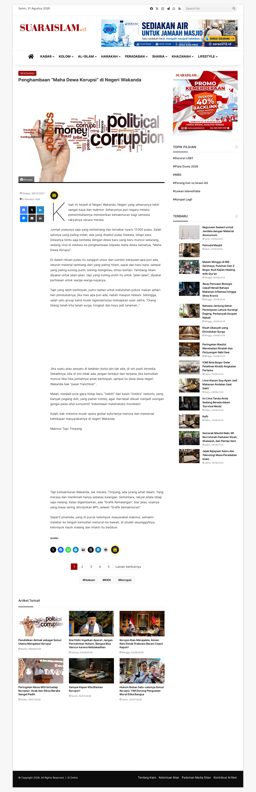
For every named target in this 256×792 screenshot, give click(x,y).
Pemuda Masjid (212, 245)
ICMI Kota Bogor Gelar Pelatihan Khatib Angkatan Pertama (219, 366)
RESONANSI (27, 73)
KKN (107, 580)
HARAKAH (109, 56)
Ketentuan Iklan (169, 777)
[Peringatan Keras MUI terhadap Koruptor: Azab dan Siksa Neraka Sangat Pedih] (40, 670)
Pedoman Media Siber (196, 777)
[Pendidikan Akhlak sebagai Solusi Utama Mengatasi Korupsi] (40, 623)
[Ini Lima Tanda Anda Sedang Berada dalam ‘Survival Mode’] (189, 403)
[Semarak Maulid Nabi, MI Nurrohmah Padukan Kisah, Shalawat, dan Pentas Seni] (189, 438)
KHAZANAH (181, 56)
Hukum (90, 580)
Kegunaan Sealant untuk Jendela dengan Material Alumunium (218, 231)
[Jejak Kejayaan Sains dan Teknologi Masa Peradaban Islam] (189, 456)
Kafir (205, 416)
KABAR (46, 56)
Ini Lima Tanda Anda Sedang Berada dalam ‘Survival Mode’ (216, 402)
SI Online (72, 777)
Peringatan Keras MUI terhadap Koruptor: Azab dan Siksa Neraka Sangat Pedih (39, 691)
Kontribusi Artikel (225, 777)
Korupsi (125, 580)
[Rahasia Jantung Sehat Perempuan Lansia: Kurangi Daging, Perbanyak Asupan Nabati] (189, 311)
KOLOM (65, 56)
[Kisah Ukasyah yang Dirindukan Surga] (189, 333)
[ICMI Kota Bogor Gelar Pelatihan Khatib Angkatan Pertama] (189, 367)
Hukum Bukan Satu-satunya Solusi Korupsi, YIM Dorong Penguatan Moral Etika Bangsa (142, 691)
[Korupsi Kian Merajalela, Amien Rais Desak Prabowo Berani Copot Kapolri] (142, 623)
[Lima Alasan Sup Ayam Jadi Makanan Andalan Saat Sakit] (189, 385)
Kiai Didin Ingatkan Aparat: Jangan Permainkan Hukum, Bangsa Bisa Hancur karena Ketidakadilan (91, 643)
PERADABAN (135, 56)
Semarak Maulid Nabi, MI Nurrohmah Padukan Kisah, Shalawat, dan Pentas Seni (219, 436)
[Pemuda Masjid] (189, 250)
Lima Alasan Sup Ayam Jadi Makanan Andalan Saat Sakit (219, 384)
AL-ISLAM (86, 56)
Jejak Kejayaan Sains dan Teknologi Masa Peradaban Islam (219, 454)
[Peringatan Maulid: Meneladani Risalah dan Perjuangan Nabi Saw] (189, 349)
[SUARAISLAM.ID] (53, 27)
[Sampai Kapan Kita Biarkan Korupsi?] (91, 670)
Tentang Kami (147, 777)
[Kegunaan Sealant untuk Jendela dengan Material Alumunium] (189, 232)
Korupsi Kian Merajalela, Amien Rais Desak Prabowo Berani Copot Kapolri (141, 643)
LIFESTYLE (206, 56)
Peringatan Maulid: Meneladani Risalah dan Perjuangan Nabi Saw (217, 348)
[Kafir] (189, 421)
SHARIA (158, 56)
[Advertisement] (107, 339)
